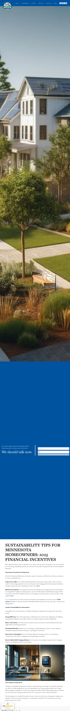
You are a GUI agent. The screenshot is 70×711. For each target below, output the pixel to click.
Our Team (33, 3)
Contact (55, 3)
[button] (24, 3)
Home (17, 3)
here (38, 586)
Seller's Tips (48, 3)
